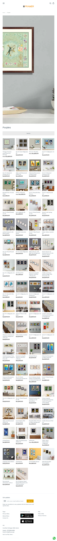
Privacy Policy (6, 513)
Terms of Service (42, 515)
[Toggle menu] (4, 3)
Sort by (28, 133)
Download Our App (25, 511)
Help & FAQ (41, 513)
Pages (4, 511)
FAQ (39, 511)
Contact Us (5, 518)
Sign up (30, 501)
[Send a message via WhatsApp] (54, 538)
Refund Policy (6, 516)
